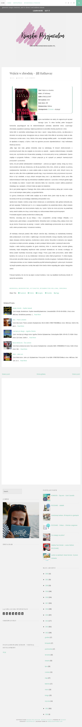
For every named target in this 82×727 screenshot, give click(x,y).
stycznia (47, 701)
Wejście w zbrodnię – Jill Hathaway (31, 73)
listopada (47, 643)
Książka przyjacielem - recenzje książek (39, 719)
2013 (46, 627)
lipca (46, 666)
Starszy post (76, 374)
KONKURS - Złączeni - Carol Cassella (62, 495)
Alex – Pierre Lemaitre (19, 320)
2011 (46, 708)
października (48, 649)
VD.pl (4, 652)
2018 (46, 597)
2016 (46, 609)
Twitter (31, 293)
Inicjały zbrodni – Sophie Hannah (22, 308)
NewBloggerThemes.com (55, 721)
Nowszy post (6, 374)
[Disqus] (41, 405)
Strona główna (41, 374)
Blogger (63, 719)
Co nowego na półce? (58, 535)
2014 (46, 621)
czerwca (47, 672)
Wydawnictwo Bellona (49, 288)
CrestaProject (30, 721)
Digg (57, 293)
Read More (37, 314)
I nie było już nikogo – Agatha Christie (24, 331)
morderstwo (24, 288)
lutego (47, 695)
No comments (31, 78)
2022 (46, 574)
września (47, 655)
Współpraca (17, 3)
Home (3, 3)
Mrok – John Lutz (18, 354)
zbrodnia (63, 288)
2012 (46, 633)
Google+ (40, 293)
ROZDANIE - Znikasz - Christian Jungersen (64, 525)
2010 (46, 714)
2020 (46, 585)
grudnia (47, 637)
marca (46, 689)
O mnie (9, 3)
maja (46, 678)
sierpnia (47, 661)
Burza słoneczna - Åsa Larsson (22, 343)
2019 (46, 591)
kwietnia (47, 684)
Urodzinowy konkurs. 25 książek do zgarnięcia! (65, 515)
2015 (46, 615)
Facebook (23, 293)
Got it (47, 11)
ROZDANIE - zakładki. (57, 505)
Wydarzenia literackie (32, 3)
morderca (14, 288)
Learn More (38, 11)
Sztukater (51, 109)
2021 (46, 579)
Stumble (49, 293)
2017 (46, 603)
